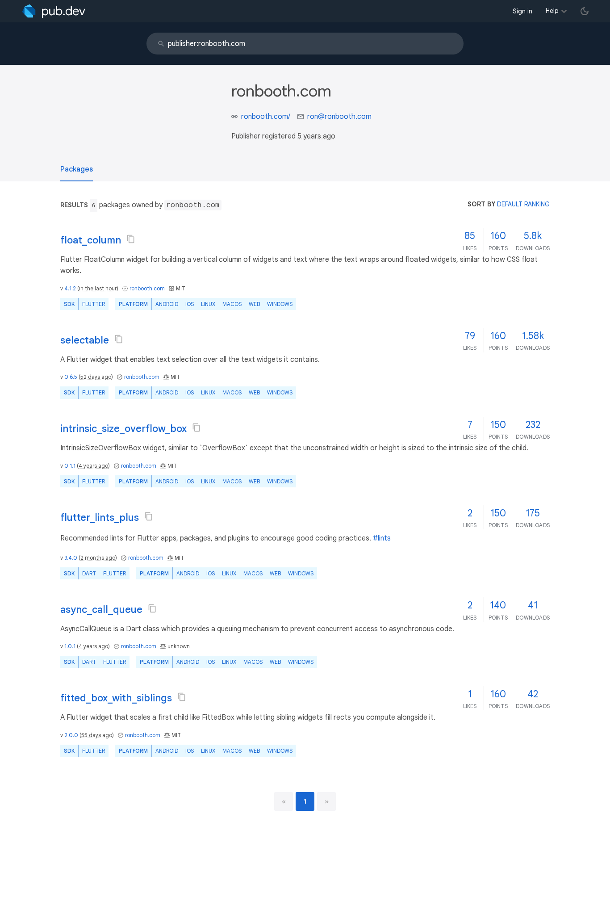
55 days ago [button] (96, 735)
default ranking (523, 204)
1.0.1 (69, 646)
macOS (232, 304)
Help (552, 11)
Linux (208, 304)
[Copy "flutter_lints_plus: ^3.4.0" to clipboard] (148, 516)
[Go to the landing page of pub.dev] (53, 11)
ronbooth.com (147, 288)
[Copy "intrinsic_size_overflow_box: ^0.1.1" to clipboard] (196, 427)
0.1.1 (69, 465)
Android (166, 304)
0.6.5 (70, 376)
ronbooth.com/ (265, 116)
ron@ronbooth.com (339, 116)
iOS (189, 304)
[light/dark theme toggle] (584, 11)
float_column (90, 240)
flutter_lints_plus (99, 517)
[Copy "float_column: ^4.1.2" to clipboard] (130, 239)
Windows (279, 304)
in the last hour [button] (98, 288)
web (254, 304)
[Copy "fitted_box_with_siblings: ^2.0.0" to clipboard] (181, 696)
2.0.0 (71, 735)
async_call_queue (101, 610)
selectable (84, 340)
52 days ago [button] (95, 376)
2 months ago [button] (97, 557)
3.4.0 (70, 557)
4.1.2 (70, 288)
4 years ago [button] (93, 465)
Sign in (522, 11)
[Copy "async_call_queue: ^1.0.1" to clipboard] (152, 608)
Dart (89, 573)
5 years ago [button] (316, 136)
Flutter (93, 304)
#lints (382, 538)
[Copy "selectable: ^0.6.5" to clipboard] (118, 339)
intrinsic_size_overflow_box (123, 429)
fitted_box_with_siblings (116, 698)
